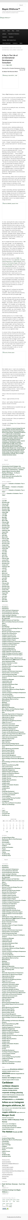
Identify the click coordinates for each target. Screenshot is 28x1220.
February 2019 (5, 538)
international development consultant (10, 446)
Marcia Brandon (6, 487)
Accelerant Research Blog (8, 837)
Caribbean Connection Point (9, 635)
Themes (4, 852)
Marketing (4, 702)
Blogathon (4, 625)
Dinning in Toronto (6, 664)
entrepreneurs (7, 1099)
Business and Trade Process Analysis (11, 631)
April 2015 (4, 599)
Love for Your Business (7, 696)
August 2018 (5, 548)
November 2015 (5, 588)
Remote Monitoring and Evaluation (10, 748)
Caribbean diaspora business (9, 636)
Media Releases (6, 705)
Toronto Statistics (6, 796)
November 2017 (5, 563)
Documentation (5, 842)
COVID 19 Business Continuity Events (11, 651)
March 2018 (5, 557)
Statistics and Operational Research (10, 773)
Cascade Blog (5, 840)
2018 (3, 1076)
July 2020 (4, 514)
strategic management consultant (16, 452)
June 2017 (4, 570)
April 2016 (4, 581)
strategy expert (5, 786)
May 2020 (4, 517)
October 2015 (5, 589)
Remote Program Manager (8, 752)
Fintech (16, 443)
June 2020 (4, 515)
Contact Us (15, 43)
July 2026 (4, 500)
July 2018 (4, 550)
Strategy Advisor (6, 781)
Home (3, 30)
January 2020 (5, 524)
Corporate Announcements (8, 646)
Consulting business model (14, 441)
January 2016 (5, 584)
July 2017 (4, 568)
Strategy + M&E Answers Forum (9, 40)
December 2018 (5, 542)
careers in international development (10, 436)
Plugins (4, 849)
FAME (17, 258)
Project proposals (16, 450)
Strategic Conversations (8, 775)
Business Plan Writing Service (9, 633)
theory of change (19, 453)
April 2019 (4, 535)
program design (12, 449)
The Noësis (7, 1131)
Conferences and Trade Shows (9, 645)
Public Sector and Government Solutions (12, 735)
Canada (17, 1079)
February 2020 (5, 522)
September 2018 (6, 547)
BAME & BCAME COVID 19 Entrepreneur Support (14, 617)
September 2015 (6, 591)
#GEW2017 (20, 1069)
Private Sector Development (8, 729)
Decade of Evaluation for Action (9, 663)
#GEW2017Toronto (15, 1071)
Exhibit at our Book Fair (8, 477)
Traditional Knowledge (7, 799)
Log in (3, 810)
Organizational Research (8, 719)
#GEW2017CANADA (6, 1071)
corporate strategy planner (8, 648)
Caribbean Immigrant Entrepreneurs (10, 643)
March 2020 (5, 520)
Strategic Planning (6, 778)
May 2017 (4, 571)
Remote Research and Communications (11, 757)
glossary (4, 33)
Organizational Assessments (8, 1117)
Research (4, 763)
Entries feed (5, 812)
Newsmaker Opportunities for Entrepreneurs (12, 714)
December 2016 (5, 575)
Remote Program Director (8, 750)
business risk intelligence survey (11, 1078)
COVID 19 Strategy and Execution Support (12, 653)
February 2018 (5, 558)
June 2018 (4, 552)
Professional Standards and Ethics (10, 730)
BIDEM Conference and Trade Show (10, 620)
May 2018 (4, 553)
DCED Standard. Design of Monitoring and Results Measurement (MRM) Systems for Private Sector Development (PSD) (14, 659)
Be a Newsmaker (6, 618)
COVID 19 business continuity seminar (15, 1095)
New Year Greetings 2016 (8, 710)
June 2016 (4, 578)
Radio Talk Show (6, 742)
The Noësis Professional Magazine (10, 793)
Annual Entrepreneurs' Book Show (10, 613)
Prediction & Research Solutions (10, 727)
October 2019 (5, 528)
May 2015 (4, 598)
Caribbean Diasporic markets (10, 1088)
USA (21, 1132)
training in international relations (9, 455)
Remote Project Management (9, 755)
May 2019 (4, 533)
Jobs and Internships (7, 694)
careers (23, 435)
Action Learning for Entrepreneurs (10, 610)
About (8, 30)
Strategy (14, 1125)
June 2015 (4, 596)
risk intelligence (12, 1124)
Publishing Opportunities (8, 738)
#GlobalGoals (5, 608)
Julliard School (8, 266)
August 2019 (5, 532)
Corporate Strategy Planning (9, 649)
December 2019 (5, 525)
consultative (5, 441)
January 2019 (5, 540)
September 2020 (6, 510)
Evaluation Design (6, 669)
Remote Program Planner (7, 432)
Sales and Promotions (7, 766)
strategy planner (6, 788)
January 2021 (5, 505)
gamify (7, 445)
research (7, 1123)
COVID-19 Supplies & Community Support (12, 654)
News (3, 712)
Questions (4, 37)
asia (8, 1076)
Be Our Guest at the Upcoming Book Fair (12, 476)
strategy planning (6, 453)
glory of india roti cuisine (7, 1108)
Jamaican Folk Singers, (7, 264)
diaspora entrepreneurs (10, 1097)
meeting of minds (20, 448)
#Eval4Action (5, 607)
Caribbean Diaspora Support (9, 640)
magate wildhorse (9, 1112)
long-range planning (7, 1110)
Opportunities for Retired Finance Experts (12, 715)
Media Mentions (6, 704)
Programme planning (6, 450)
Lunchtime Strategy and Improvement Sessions (13, 697)
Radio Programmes (6, 740)
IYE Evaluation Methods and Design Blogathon (13, 689)
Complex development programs (13, 439)
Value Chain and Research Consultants (11, 803)
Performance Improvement (8, 724)
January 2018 (5, 560)
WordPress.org (5, 815)
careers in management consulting (12, 437)
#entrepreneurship (6, 1069)
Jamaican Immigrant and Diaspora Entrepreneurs (14, 692)
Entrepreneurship (6, 668)
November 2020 (5, 509)
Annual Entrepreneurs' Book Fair (10, 612)
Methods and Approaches (8, 707)
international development (15, 445)
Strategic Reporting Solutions (9, 780)
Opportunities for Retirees (8, 717)
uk (18, 1132)
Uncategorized (5, 801)
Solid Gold (17, 259)
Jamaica (24, 1108)
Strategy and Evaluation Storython (10, 784)
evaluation (4, 443)
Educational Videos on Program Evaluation (12, 666)
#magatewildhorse (20, 1073)
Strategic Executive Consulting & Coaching (12, 776)
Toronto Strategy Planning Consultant (11, 798)
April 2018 (4, 555)
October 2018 (5, 545)
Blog (13, 30)
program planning (21, 449)
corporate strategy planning (12, 1092)
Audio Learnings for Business (9, 615)
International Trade (6, 686)
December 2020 (5, 507)
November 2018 (5, 543)
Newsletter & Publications (13, 33)
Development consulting (15, 442)
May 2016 (4, 579)
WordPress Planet (6, 855)
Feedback (4, 845)
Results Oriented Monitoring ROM (10, 765)
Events (17, 30)
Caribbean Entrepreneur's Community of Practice (14, 641)
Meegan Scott (13, 423)
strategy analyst (6, 783)
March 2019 (5, 537)
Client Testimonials (6, 43)
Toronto (15, 1132)
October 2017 (5, 565)
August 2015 (5, 593)
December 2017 (5, 561)
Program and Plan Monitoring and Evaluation (13, 732)
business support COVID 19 (8, 1079)
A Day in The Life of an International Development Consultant (10, 59)
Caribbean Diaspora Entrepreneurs (10, 638)
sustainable (12, 453)
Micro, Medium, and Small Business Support (13, 709)
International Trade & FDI (8, 687)
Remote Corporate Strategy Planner (16, 431)
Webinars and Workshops (8, 804)
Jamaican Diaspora (6, 691)
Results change (5, 452)
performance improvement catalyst (10, 725)
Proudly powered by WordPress (14, 1217)
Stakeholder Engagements (8, 770)
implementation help (7, 681)
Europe (14, 1099)
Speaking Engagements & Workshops (11, 768)
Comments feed (6, 813)
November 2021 (5, 502)
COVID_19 (4, 656)
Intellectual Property (7, 682)
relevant (22, 450)
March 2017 (5, 573)
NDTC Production (17, 261)
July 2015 (4, 594)
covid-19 (4, 1095)
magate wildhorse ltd (21, 1112)
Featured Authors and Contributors (10, 672)
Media (21, 43)
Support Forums (6, 850)
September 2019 (6, 530)
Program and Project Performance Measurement (13, 733)
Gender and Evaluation (7, 847)
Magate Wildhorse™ (11, 9)
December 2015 (5, 586)
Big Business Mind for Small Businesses (12, 839)
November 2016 (5, 576)
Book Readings (5, 626)
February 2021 (5, 504)
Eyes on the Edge (6, 844)
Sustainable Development (19, 432)
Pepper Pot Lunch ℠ (7, 722)
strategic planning (7, 1125)
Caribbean (7, 1082)
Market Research (6, 701)
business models (17, 435)
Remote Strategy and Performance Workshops (13, 761)
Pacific (3, 1123)
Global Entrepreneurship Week (9, 674)
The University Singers (12, 263)
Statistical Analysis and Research (10, 771)
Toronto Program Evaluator (8, 794)
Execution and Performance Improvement (12, 671)
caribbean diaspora (10, 1085)
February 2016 (5, 583)
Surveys (4, 789)
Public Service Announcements (9, 737)
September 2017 (6, 566)
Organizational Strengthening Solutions (11, 720)
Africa (6, 1075)
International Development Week (10, 684)
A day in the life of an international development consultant (11, 434)
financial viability (11, 443)
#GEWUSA (12, 1073)
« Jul (7, 831)
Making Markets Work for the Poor (10, 699)
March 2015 (5, 601)
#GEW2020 (6, 1073)
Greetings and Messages (8, 679)
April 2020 (4, 519)
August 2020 (5, 512)
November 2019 (5, 527)
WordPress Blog (6, 854)
